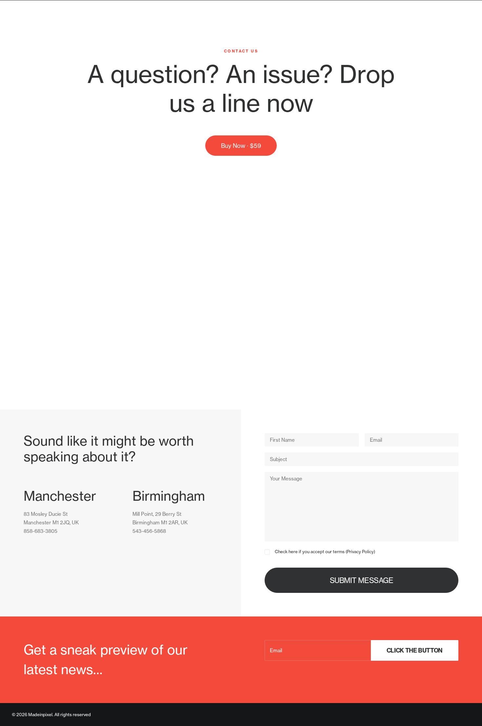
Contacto (457, 27)
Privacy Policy (360, 551)
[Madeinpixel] (44, 27)
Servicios (420, 27)
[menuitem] (422, 27)
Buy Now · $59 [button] (241, 145)
